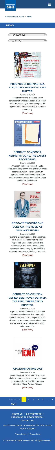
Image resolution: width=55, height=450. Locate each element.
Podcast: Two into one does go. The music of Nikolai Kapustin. (27, 227)
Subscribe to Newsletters (27, 417)
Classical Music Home (14, 16)
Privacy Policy (20, 434)
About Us (17, 414)
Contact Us (27, 420)
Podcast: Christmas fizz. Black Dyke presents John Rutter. (27, 88)
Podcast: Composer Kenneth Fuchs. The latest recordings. (27, 156)
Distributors (34, 414)
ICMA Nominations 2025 (27, 368)
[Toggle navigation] (49, 4)
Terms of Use (35, 434)
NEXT (12, 404)
